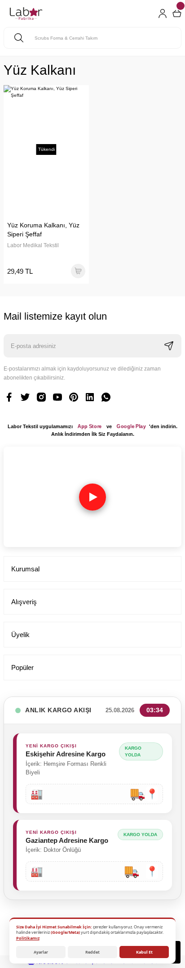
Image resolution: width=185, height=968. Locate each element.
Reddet (92, 952)
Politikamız (28, 938)
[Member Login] (162, 13)
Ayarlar (41, 952)
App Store (90, 426)
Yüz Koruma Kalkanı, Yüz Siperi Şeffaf (43, 230)
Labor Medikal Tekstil (33, 245)
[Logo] (26, 13)
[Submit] (168, 345)
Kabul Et (144, 952)
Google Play (131, 426)
